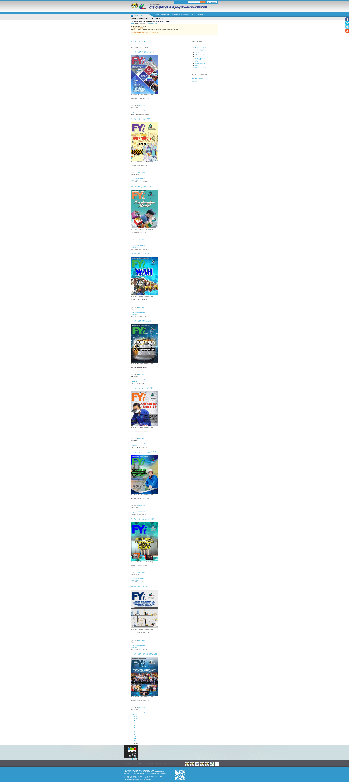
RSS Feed (194, 81)
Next (135, 738)
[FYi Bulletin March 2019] (144, 408)
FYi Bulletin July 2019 (141, 119)
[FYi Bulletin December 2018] (144, 609)
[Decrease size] (135, 757)
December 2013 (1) (200, 67)
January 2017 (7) (199, 54)
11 (135, 736)
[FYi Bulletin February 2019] (144, 474)
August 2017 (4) (199, 52)
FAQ (193, 14)
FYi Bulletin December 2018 (144, 586)
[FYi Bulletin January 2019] (144, 541)
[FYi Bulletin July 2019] (144, 141)
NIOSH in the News (197, 78)
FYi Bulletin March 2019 (142, 387)
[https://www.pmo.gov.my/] (192, 763)
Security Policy (138, 763)
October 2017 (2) (200, 49)
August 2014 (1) (199, 60)
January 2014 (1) (199, 65)
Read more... (134, 112)
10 (135, 734)
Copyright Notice (149, 763)
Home (157, 14)
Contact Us (200, 14)
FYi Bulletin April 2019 (141, 320)
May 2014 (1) (198, 61)
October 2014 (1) (200, 58)
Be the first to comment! (138, 111)
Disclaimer (159, 763)
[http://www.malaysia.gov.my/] (187, 763)
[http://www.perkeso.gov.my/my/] (212, 763)
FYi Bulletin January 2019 (142, 519)
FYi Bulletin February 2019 (143, 451)
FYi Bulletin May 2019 (141, 253)
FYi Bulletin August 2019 (142, 51)
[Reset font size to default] (132, 757)
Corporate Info (165, 14)
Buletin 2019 (141, 105)
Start (135, 716)
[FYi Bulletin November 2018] (144, 676)
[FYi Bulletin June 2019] (144, 209)
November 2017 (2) (200, 47)
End (135, 740)
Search (203, 2)
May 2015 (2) (198, 56)
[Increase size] (130, 757)
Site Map (167, 763)
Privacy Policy (128, 763)
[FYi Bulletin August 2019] (144, 74)
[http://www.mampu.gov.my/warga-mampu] (217, 763)
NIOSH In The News (151, 23)
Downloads (186, 14)
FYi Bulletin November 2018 (144, 653)
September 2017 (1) (200, 51)
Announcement (176, 14)
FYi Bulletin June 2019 (141, 186)
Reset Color (132, 751)
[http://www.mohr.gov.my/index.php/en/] (202, 763)
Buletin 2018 (141, 640)
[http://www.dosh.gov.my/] (207, 763)
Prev (135, 718)
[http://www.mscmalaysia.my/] (197, 763)
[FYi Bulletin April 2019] (144, 343)
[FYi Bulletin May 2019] (144, 276)
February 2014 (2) (200, 63)
